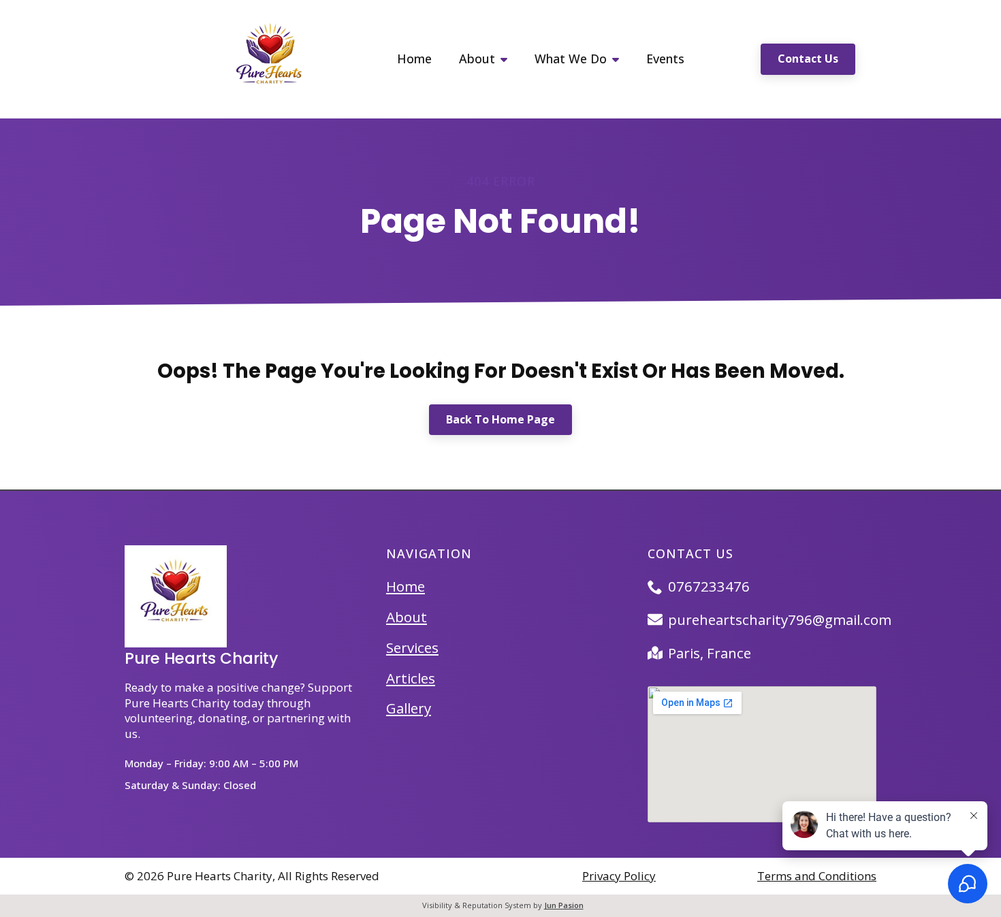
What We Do (571, 58)
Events (665, 58)
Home (414, 58)
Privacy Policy (619, 876)
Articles (410, 678)
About (477, 58)
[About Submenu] (508, 59)
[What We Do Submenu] (620, 59)
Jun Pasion (564, 905)
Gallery (408, 708)
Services (412, 647)
